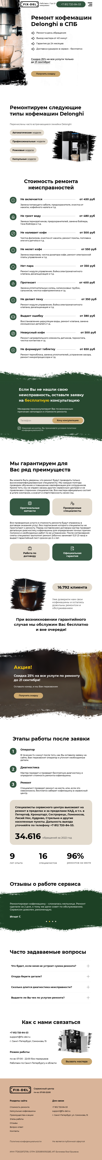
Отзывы (14, 1123)
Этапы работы (17, 1119)
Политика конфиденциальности (26, 1141)
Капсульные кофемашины (23, 1111)
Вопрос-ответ (16, 1127)
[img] (29, 4)
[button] (45, 74)
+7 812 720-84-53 (19, 1032)
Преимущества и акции (21, 1115)
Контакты (14, 1131)
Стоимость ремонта (19, 1107)
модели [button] (37, 132)
